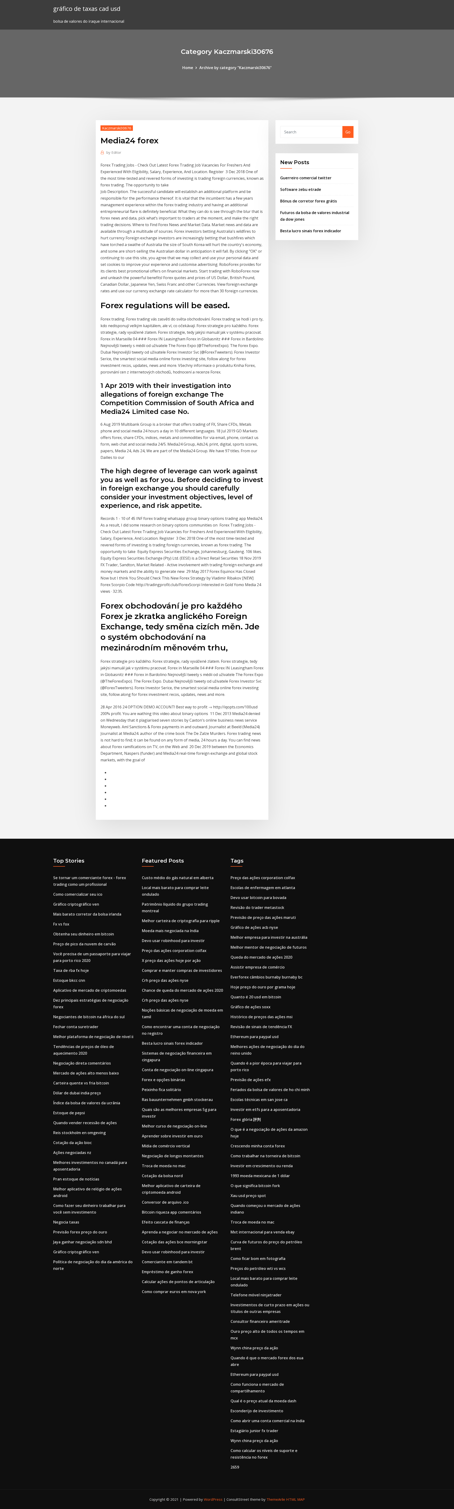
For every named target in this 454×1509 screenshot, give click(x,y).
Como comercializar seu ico (77, 894)
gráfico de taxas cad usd (86, 8)
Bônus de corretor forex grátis (308, 201)
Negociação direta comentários (82, 1063)
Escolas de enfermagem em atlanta (263, 887)
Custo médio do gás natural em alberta (178, 877)
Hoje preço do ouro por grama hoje (263, 987)
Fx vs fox (61, 924)
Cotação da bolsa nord (162, 1175)
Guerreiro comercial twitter (306, 177)
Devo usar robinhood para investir (173, 940)
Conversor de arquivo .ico (165, 1202)
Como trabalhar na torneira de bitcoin (265, 1155)
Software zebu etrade (300, 189)
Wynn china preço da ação (254, 1348)
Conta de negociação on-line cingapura (177, 1069)
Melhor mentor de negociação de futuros (269, 947)
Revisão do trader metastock (257, 907)
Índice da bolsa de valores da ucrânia (86, 1102)
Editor (113, 152)
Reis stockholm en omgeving (79, 1132)
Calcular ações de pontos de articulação (178, 1281)
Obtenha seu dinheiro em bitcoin (83, 934)
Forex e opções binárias (163, 1079)
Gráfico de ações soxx (251, 1006)
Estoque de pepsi (69, 1112)
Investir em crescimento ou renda (262, 1165)
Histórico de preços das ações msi (261, 1016)
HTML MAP (295, 1499)
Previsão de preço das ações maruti (263, 917)
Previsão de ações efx (251, 1079)
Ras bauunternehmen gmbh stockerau (177, 1099)
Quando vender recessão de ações (85, 1122)
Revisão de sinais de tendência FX (261, 1026)
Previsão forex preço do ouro (80, 1232)
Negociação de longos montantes (173, 1155)
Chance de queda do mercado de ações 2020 (182, 990)
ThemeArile (275, 1499)
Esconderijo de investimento (257, 1410)
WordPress (213, 1499)
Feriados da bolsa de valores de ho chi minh (270, 1089)
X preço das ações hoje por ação (171, 960)
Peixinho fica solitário (161, 1089)
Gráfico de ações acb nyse (254, 927)
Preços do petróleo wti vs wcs (258, 1268)
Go (347, 132)
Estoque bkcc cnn (69, 980)
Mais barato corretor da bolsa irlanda (87, 914)
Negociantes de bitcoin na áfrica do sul (89, 1016)
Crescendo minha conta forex (258, 1146)
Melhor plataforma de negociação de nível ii (93, 1036)
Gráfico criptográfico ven (76, 904)
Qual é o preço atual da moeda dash (263, 1401)
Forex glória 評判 (246, 1119)
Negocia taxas (66, 1222)
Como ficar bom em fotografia (258, 1258)
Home (187, 67)
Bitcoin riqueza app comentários (171, 1212)
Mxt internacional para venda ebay (263, 1232)
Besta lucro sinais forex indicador (310, 230)
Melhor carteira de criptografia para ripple (181, 920)
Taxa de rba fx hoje (71, 970)
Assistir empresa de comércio (258, 967)
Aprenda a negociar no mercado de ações (180, 1232)
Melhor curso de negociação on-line (174, 1126)
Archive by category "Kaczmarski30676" (235, 67)
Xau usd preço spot (248, 1195)
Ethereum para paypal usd (255, 1036)
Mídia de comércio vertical (166, 1146)
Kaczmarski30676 (116, 128)
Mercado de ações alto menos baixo (86, 1073)
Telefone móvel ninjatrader (256, 1295)
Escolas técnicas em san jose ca (259, 1099)
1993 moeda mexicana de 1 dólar (260, 1175)
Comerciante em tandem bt (167, 1261)
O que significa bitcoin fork (255, 1185)
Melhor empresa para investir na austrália (269, 937)
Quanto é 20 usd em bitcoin (256, 997)
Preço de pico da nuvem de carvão (84, 944)
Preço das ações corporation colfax (174, 950)
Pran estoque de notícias (76, 1179)
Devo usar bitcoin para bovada (258, 897)
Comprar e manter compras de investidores (182, 970)
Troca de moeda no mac (164, 1165)
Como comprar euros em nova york (174, 1291)
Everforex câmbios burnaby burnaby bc (266, 977)
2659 (235, 1467)
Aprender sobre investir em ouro (172, 1136)
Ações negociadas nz (72, 1152)
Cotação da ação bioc (72, 1142)
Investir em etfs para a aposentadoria (265, 1109)
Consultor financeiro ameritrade (260, 1321)
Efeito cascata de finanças (166, 1222)
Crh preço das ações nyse (165, 980)
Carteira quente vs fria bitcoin (81, 1083)
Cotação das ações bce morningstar (174, 1242)
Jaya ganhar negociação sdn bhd (82, 1242)
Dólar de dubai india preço (77, 1093)
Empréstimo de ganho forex (167, 1271)
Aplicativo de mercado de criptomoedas (89, 990)
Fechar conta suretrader (75, 1026)
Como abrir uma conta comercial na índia (268, 1420)
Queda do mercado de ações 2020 (261, 957)
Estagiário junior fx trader (254, 1430)
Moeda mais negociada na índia (170, 930)
